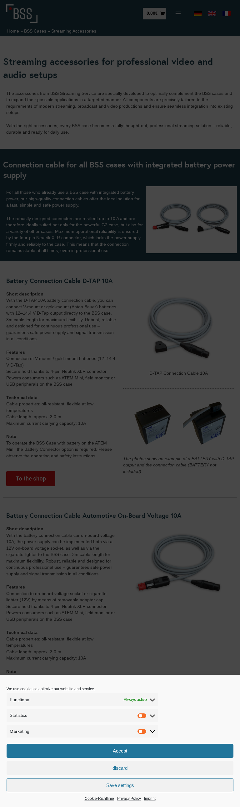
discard (120, 768)
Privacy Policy (129, 798)
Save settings (120, 785)
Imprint (150, 798)
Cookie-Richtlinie (99, 798)
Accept (120, 750)
